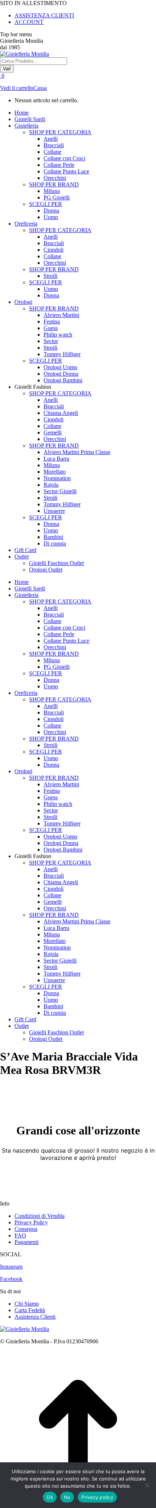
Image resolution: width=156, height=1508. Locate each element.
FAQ (20, 1235)
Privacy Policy (31, 1222)
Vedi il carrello (16, 88)
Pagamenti (26, 1242)
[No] (147, 1485)
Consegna (26, 1229)
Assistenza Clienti (35, 1317)
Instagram (11, 1267)
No (67, 1497)
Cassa (40, 88)
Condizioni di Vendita (40, 1216)
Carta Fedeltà (30, 1310)
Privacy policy (97, 1497)
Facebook (11, 1279)
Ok (49, 1497)
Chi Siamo (27, 1304)
